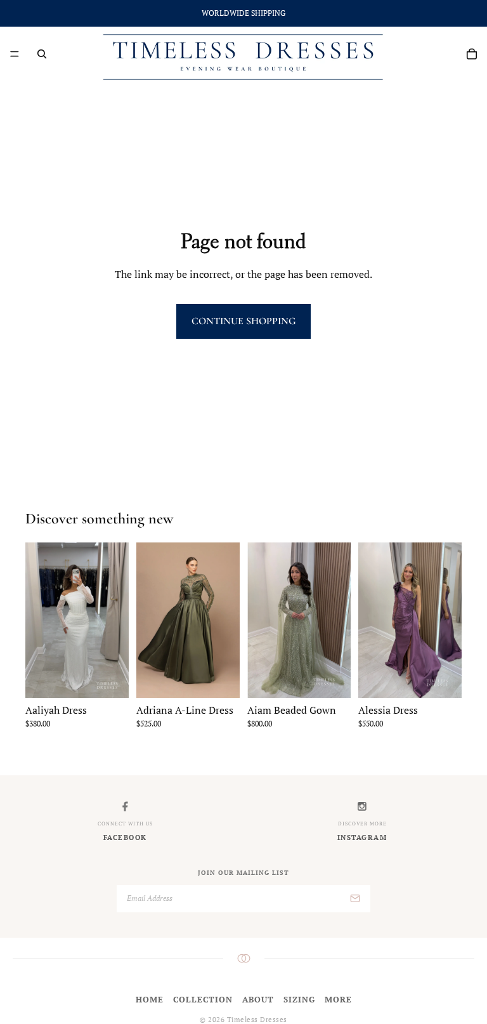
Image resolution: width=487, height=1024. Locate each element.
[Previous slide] (150, 620)
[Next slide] (226, 620)
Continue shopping (243, 321)
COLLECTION (203, 999)
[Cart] (472, 54)
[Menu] (14, 54)
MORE (338, 999)
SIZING (299, 999)
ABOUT (258, 999)
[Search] (42, 54)
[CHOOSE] (109, 678)
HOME (150, 999)
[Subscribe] (355, 899)
